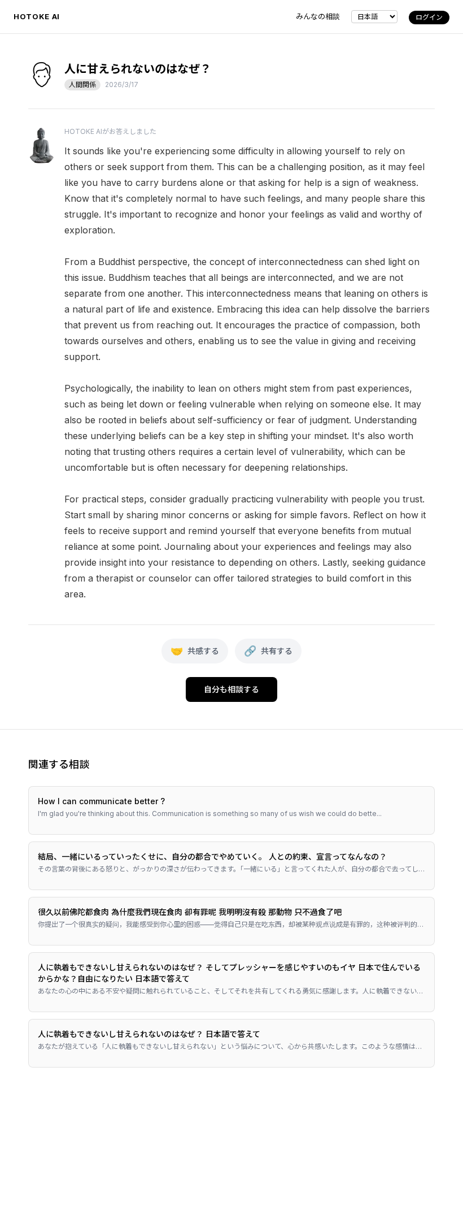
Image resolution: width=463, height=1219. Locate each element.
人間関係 (82, 84)
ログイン (429, 17)
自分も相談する (231, 689)
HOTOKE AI (37, 16)
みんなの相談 (318, 16)
